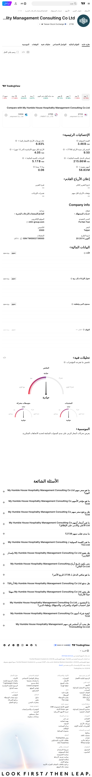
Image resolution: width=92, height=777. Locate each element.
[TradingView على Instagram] (22, 645)
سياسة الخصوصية (63, 754)
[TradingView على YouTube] (26, 645)
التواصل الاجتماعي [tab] (59, 44)
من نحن (66, 719)
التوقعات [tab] (35, 44)
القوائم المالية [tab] (74, 44)
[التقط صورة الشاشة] (28, 52)
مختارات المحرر (33, 702)
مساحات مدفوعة (33, 717)
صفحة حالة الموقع (63, 767)
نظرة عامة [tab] (86, 44)
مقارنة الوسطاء (63, 697)
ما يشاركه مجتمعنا (33, 681)
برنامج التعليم (13, 702)
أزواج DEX (86, 697)
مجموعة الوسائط (63, 731)
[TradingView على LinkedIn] (18, 645)
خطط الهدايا (65, 686)
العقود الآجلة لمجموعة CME (59, 707)
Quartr (61, 665)
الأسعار (66, 681)
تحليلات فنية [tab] (45, 44)
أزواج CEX (86, 695)
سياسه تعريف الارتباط (61, 757)
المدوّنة (66, 723)
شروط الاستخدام (63, 750)
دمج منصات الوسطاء (11, 697)
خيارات (87, 738)
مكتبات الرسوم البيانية (10, 681)
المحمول (87, 750)
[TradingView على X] (35, 645)
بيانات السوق (64, 683)
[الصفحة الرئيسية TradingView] (83, 3)
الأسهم (87, 685)
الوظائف (66, 728)
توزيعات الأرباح (85, 723)
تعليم (37, 700)
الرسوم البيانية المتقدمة (10, 686)
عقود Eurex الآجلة (63, 709)
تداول (37, 697)
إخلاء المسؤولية (63, 752)
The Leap (65, 700)
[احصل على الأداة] (23, 52)
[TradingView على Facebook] (31, 645)
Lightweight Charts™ (10, 683)
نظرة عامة (65, 692)
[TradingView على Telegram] (13, 645)
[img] (42, 24)
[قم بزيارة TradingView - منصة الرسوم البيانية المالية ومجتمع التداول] (11, 86)
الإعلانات (15, 695)
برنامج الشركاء (13, 700)
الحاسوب (87, 752)
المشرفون (35, 690)
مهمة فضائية (64, 721)
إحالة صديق (35, 683)
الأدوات (15, 678)
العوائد (88, 721)
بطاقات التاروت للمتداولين (60, 740)
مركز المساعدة (64, 726)
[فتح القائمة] (89, 3)
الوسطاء (66, 695)
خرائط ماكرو (85, 740)
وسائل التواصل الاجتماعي (30, 678)
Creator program (32, 686)
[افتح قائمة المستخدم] (15, 3)
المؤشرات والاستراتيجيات (30, 709)
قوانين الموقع (34, 688)
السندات (87, 690)
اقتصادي (87, 719)
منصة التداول (13, 688)
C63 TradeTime (63, 743)
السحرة (36, 712)
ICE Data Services (67, 656)
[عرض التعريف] (77, 141)
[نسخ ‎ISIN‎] (21, 239)
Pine (88, 700)
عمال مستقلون (34, 714)
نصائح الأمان (65, 762)
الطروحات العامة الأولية (82, 726)
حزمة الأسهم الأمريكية (61, 712)
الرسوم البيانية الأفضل (82, 678)
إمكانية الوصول (64, 759)
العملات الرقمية (85, 692)
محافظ (87, 733)
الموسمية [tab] (25, 44)
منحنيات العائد (85, 735)
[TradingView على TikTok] (9, 645)
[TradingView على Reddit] (4, 645)
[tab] (13, 253)
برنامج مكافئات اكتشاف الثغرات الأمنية (56, 764)
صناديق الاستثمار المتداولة (81, 688)
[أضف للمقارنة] (66, 115)
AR (22, 3)
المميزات (66, 678)
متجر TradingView (62, 738)
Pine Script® (85, 743)
